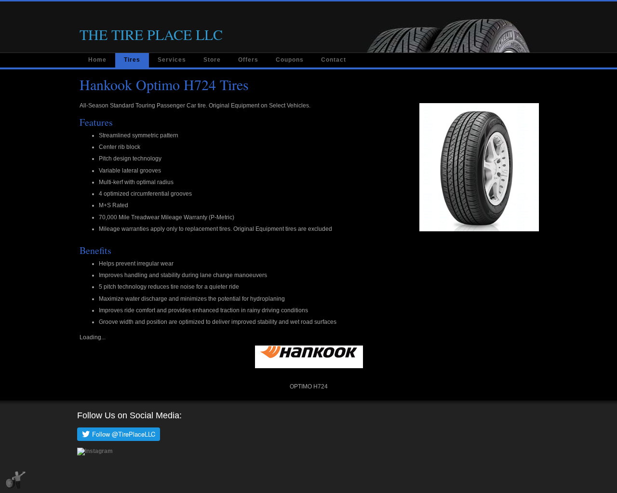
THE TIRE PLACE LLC (151, 34)
